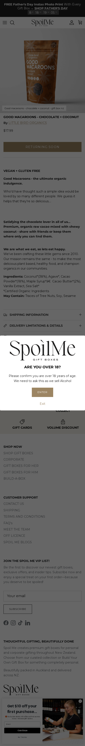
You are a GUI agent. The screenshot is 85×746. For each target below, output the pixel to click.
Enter (42, 392)
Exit (42, 404)
